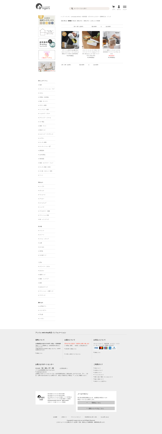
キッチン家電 (43, 142)
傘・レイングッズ (44, 219)
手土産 (41, 314)
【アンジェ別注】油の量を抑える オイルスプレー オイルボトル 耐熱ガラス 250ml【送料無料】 (70, 51)
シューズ (42, 207)
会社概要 (55, 417)
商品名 (74, 20)
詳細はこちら (39, 353)
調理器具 (42, 150)
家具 (41, 282)
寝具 (41, 84)
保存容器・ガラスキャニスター (90, 16)
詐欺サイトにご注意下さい (100, 381)
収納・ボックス (44, 101)
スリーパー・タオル (45, 266)
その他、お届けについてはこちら (72, 354)
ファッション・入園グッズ (46, 291)
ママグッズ (42, 295)
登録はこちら (96, 402)
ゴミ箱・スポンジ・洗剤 (46, 171)
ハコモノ (42, 318)
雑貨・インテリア (44, 278)
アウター (42, 198)
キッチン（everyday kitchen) (73, 16)
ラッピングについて (99, 374)
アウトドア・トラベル (45, 117)
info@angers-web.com (41, 372)
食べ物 (40, 226)
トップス (42, 186)
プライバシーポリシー (76, 417)
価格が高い (87, 20)
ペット (41, 175)
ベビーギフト (43, 310)
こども (40, 262)
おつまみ (42, 247)
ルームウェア (43, 202)
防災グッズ (42, 130)
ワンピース (42, 194)
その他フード (43, 255)
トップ (62, 16)
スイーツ (42, 234)
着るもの (40, 182)
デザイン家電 (43, 105)
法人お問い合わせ (105, 417)
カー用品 (42, 121)
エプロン (42, 138)
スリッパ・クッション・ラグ (47, 88)
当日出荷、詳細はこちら (70, 348)
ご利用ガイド (98, 364)
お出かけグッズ (44, 287)
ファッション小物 (44, 215)
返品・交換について (99, 379)
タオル (41, 93)
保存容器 (42, 158)
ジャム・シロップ (44, 238)
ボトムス (42, 190)
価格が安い (80, 20)
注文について (97, 368)
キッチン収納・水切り (45, 167)
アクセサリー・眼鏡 (45, 211)
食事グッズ (42, 274)
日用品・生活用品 (44, 97)
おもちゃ (42, 270)
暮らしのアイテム (42, 80)
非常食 (41, 251)
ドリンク (42, 230)
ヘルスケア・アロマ (45, 113)
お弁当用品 (42, 154)
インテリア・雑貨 (44, 109)
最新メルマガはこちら (96, 408)
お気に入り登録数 (95, 20)
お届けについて (98, 372)
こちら (75, 375)
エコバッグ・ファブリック (46, 134)
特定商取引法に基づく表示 (91, 417)
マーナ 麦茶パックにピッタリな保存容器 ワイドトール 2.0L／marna (111, 51)
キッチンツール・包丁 (45, 146)
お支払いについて (98, 370)
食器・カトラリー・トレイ (46, 162)
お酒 (41, 242)
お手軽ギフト (43, 306)
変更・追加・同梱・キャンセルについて (103, 377)
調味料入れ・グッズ (105, 16)
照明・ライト (43, 125)
